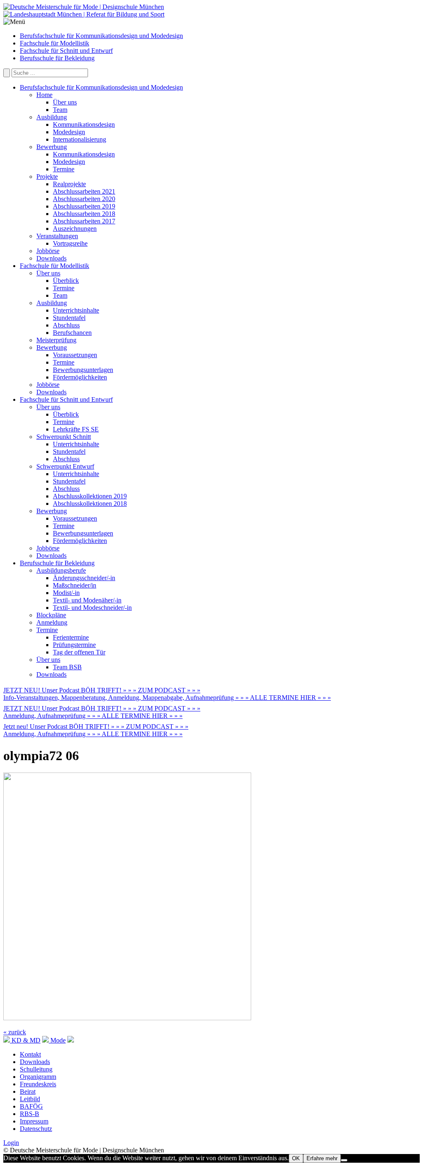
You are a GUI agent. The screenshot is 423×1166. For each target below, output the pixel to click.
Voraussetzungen (75, 354)
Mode (57, 1040)
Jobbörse (47, 250)
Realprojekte (69, 183)
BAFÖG (31, 1106)
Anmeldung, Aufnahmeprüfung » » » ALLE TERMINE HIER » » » (93, 715)
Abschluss (66, 325)
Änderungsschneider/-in (84, 577)
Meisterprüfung (56, 340)
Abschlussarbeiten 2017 (84, 221)
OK (296, 1158)
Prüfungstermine (74, 644)
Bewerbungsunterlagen (83, 369)
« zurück (14, 1032)
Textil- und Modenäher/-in (87, 600)
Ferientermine (71, 637)
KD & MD (25, 1040)
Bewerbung (51, 146)
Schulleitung (36, 1069)
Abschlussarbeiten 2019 (84, 206)
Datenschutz (36, 1128)
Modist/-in (66, 592)
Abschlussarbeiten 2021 (84, 191)
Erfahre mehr (322, 1158)
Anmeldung (51, 622)
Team (60, 109)
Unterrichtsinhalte (76, 310)
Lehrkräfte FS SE (76, 429)
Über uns (65, 102)
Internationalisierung (79, 139)
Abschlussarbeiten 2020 (84, 198)
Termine (63, 169)
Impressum (34, 1121)
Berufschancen (72, 332)
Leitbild (30, 1098)
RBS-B (29, 1113)
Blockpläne (51, 615)
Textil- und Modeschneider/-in (92, 607)
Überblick (66, 280)
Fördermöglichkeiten (80, 377)
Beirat (28, 1091)
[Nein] (344, 1160)
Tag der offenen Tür (79, 652)
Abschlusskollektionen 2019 (90, 496)
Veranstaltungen (57, 235)
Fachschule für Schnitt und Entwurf (66, 50)
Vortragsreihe (70, 243)
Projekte (47, 176)
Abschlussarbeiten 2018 (84, 213)
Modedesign (69, 131)
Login (11, 1142)
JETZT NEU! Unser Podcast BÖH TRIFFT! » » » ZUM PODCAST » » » (101, 690)
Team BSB (67, 667)
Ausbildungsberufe (61, 570)
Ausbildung (51, 117)
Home (44, 94)
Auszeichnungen (75, 228)
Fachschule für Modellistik (54, 43)
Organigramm (38, 1076)
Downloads (51, 258)
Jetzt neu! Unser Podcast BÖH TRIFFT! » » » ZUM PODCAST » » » (95, 726)
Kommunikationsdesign (84, 124)
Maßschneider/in (74, 585)
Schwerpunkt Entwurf (65, 466)
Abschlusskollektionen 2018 (90, 503)
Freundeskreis (38, 1084)
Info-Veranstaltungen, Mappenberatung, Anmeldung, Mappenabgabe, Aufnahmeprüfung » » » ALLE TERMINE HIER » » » (167, 697)
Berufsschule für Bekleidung (57, 58)
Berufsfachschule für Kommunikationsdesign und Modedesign (101, 35)
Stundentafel (69, 317)
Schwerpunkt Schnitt (63, 436)
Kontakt (30, 1054)
